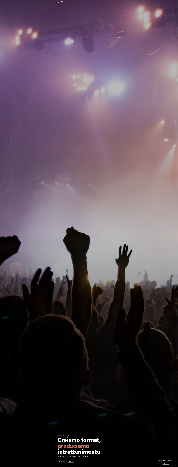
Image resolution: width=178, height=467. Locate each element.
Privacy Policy (172, 460)
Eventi (84, 1)
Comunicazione (88, 1)
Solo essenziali (166, 463)
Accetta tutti (160, 463)
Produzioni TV (79, 1)
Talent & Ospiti (99, 1)
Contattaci (71, 461)
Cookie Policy (159, 461)
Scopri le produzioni (62, 461)
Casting (94, 1)
